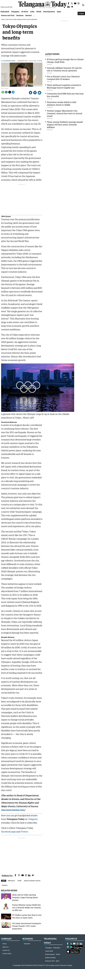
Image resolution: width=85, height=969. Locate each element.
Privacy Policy (6, 953)
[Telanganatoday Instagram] (26, 875)
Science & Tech (50, 961)
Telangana (15, 11)
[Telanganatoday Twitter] (19, 875)
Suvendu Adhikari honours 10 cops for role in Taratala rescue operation (64, 69)
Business (19, 15)
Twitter (25, 831)
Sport (59, 11)
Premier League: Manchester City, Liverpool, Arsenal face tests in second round (64, 113)
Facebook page (8, 831)
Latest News (52, 54)
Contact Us (6, 950)
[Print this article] (39, 93)
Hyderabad (5, 11)
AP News (24, 11)
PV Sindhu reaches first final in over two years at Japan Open (27, 916)
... (34, 15)
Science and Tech (7, 15)
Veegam (69, 965)
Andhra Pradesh (50, 957)
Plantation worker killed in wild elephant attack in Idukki (61, 103)
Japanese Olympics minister (32, 880)
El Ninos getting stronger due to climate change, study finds (65, 60)
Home (3, 19)
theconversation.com (12, 809)
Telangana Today (9, 60)
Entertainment (49, 11)
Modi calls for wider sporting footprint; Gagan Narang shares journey (25, 897)
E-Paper (81, 13)
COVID (19, 880)
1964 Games (11, 880)
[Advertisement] (21, 854)
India (32, 11)
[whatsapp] (2, 92)
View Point (9, 19)
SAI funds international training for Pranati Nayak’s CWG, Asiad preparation (26, 926)
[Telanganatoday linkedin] (29, 875)
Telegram (33, 818)
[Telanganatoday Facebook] (15, 875)
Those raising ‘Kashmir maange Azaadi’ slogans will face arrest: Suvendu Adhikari (65, 124)
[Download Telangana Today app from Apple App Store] (30, 93)
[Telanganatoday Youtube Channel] (22, 875)
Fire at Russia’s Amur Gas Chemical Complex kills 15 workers (63, 77)
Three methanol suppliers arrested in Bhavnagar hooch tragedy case (64, 86)
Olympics (5, 885)
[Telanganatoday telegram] (32, 875)
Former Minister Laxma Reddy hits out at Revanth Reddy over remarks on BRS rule (26, 907)
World (38, 11)
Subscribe (27, 943)
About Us (5, 947)
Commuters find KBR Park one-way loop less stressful (65, 94)
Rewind (28, 15)
